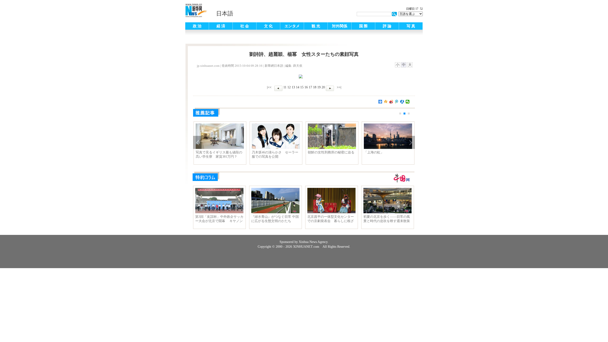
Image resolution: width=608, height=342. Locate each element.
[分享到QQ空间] (386, 102)
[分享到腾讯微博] (397, 102)
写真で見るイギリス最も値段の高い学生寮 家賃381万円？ (219, 154)
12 (289, 87)
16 (306, 87)
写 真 (411, 26)
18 (314, 87)
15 (302, 87)
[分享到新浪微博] (391, 102)
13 (293, 87)
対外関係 (339, 26)
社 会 (244, 26)
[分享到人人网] (402, 102)
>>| (338, 87)
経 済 (221, 26)
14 (297, 87)
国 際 (363, 26)
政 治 (197, 26)
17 (310, 87)
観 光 (316, 26)
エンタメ (292, 26)
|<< (269, 87)
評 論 (387, 26)
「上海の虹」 (374, 152)
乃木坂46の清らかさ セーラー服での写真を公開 (275, 154)
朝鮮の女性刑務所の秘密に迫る (331, 152)
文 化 (268, 26)
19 (319, 87)
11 (284, 87)
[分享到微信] (408, 102)
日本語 (224, 13)
